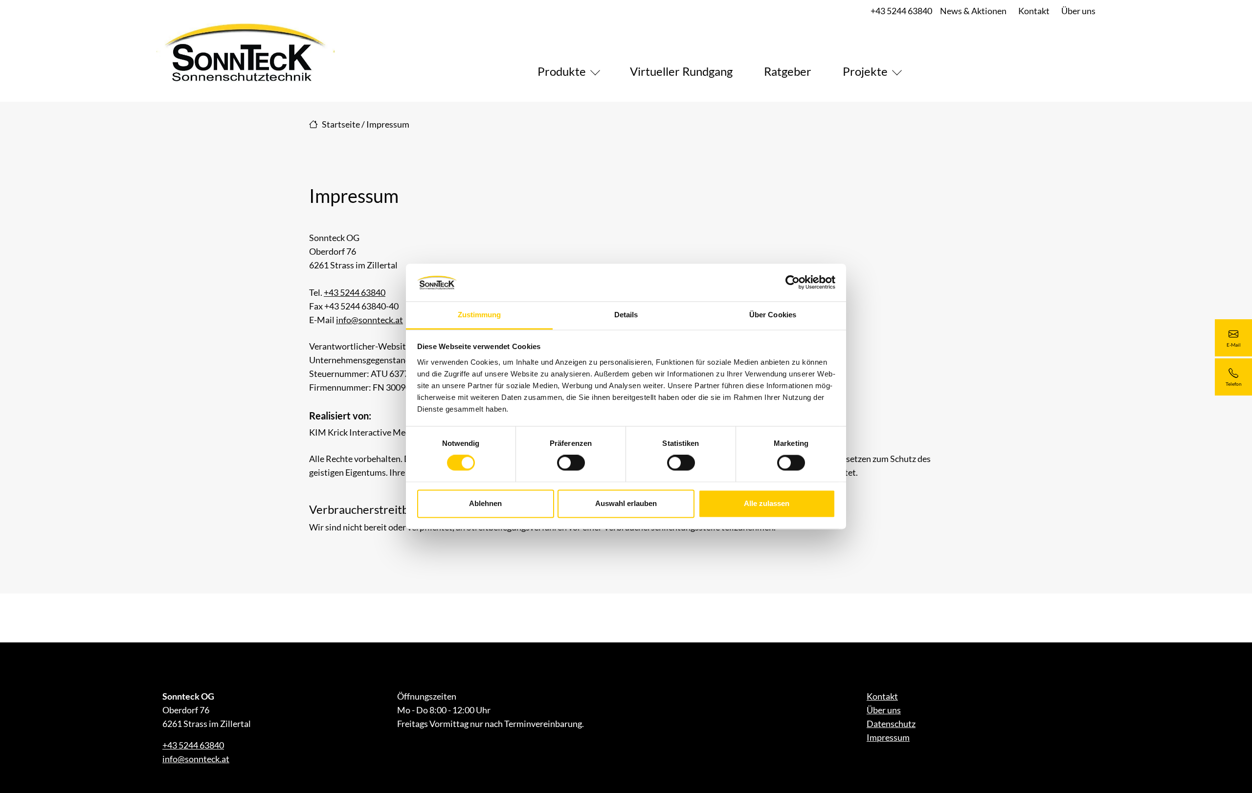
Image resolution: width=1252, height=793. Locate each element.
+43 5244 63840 (901, 10)
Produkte (561, 71)
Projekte (865, 71)
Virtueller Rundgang (681, 71)
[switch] (571, 463)
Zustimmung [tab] (479, 314)
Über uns (1078, 10)
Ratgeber (787, 71)
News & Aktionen (973, 10)
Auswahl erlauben (626, 503)
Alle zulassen (766, 503)
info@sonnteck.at (369, 319)
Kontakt (1034, 10)
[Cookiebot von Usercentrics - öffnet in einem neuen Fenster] (792, 282)
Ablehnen (485, 503)
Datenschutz (891, 723)
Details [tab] (626, 314)
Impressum (888, 737)
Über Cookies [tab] (772, 314)
